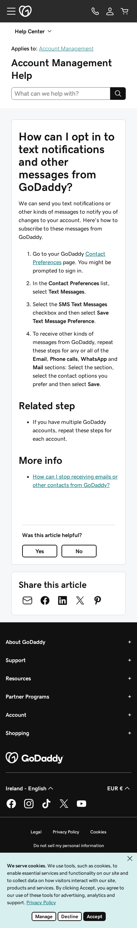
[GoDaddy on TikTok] (46, 807)
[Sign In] (110, 11)
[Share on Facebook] (45, 600)
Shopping (17, 733)
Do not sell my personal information (68, 845)
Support (16, 660)
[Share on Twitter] (80, 600)
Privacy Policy (66, 832)
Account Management (66, 48)
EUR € (115, 788)
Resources (18, 678)
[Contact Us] (95, 11)
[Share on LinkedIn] (62, 600)
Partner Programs (27, 696)
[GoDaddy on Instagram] (28, 807)
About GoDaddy (25, 642)
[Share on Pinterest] (97, 600)
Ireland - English (26, 788)
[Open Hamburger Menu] (8, 11)
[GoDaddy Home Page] (35, 758)
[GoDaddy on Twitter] (64, 807)
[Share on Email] (27, 600)
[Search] (118, 93)
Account (16, 714)
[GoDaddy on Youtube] (81, 807)
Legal (36, 832)
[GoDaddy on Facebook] (11, 807)
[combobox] (60, 93)
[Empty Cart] (125, 11)
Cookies (98, 832)
